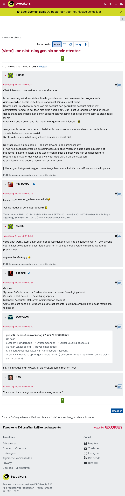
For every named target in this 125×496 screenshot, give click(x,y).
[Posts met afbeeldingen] (70, 44)
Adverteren (9, 443)
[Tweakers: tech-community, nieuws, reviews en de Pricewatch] (19, 4)
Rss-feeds (94, 458)
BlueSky (93, 443)
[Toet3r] (10, 75)
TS (64, 44)
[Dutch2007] (10, 317)
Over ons (20, 448)
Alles (57, 44)
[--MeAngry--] (10, 184)
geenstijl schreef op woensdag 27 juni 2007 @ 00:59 (37, 335)
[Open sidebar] (122, 18)
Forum (5, 417)
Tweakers (8, 484)
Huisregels (9, 453)
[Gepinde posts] (85, 44)
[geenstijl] (10, 273)
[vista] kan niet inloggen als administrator (72, 417)
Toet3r (20, 74)
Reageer (44, 66)
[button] (4, 4)
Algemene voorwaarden (17, 458)
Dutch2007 (22, 316)
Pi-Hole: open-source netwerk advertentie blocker (29, 175)
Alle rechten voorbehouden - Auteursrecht (27, 487)
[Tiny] (10, 377)
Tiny (18, 376)
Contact (8, 448)
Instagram (94, 453)
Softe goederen (19, 417)
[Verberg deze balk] (121, 12)
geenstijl (21, 272)
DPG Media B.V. (43, 484)
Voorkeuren (22, 467)
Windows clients (12, 37)
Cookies (8, 467)
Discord (93, 463)
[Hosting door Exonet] (107, 427)
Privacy (7, 463)
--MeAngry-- (24, 183)
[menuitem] (105, 4)
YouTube (93, 448)
